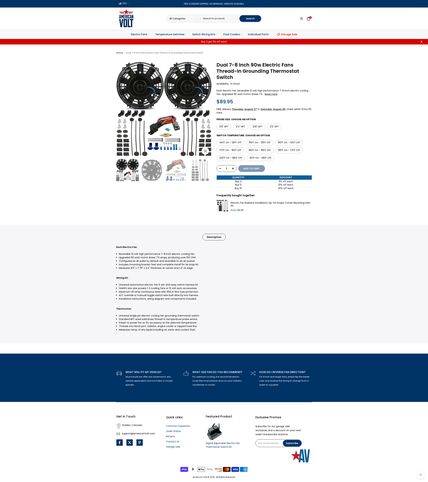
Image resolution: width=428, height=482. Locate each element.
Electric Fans (139, 34)
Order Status (173, 431)
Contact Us (172, 441)
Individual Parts (258, 34)
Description (214, 237)
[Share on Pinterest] (139, 442)
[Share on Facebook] (119, 442)
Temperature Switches (169, 34)
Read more (271, 94)
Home (119, 53)
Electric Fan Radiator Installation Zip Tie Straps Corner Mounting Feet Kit (270, 204)
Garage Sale (289, 34)
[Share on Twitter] (129, 442)
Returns (170, 436)
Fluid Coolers (231, 34)
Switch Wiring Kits (203, 34)
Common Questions (178, 426)
